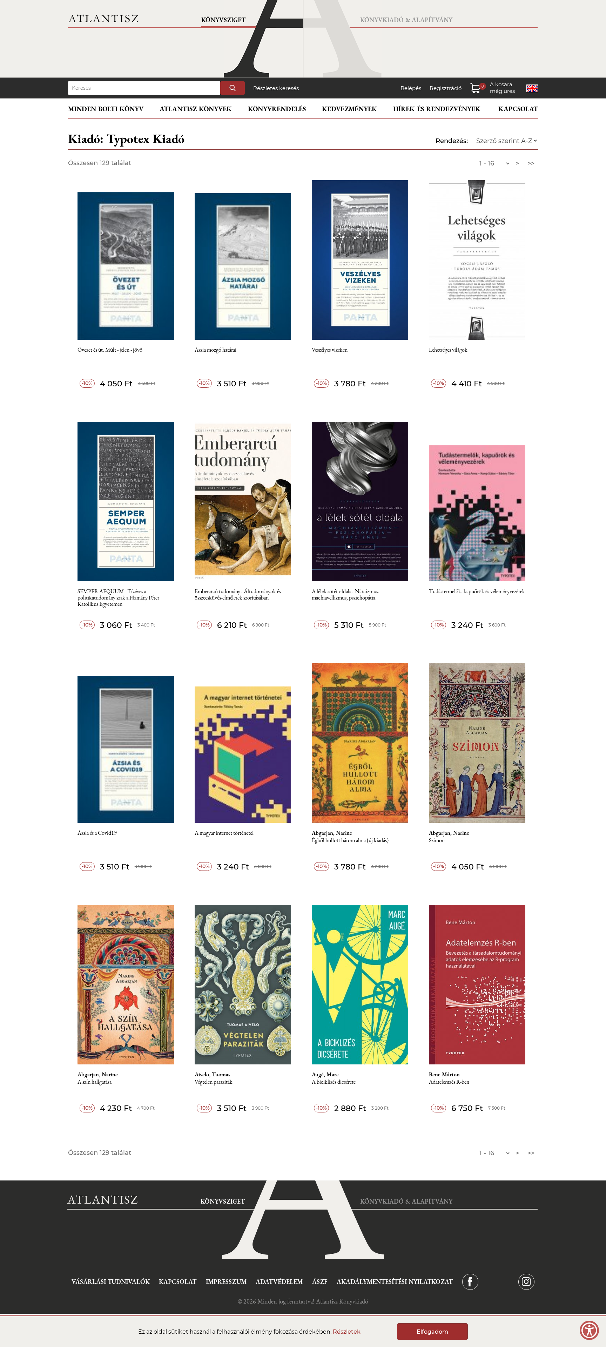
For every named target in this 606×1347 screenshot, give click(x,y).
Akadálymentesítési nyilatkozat (395, 1282)
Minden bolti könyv (105, 108)
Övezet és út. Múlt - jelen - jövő (110, 350)
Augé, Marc (325, 1074)
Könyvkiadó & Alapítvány (406, 20)
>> (530, 163)
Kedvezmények (349, 108)
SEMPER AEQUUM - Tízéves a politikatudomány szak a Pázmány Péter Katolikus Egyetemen (118, 598)
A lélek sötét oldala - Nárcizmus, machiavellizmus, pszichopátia (345, 594)
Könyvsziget (223, 20)
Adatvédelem (279, 1282)
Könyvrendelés (277, 108)
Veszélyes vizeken (330, 350)
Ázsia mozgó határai (215, 350)
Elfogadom (432, 1331)
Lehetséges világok (448, 350)
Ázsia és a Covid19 (97, 833)
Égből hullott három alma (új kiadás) (350, 840)
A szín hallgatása (95, 1082)
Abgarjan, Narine (332, 833)
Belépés (410, 88)
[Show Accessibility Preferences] (589, 1330)
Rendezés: (452, 141)
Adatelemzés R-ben (449, 1082)
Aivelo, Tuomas (212, 1074)
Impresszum (226, 1282)
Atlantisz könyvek (196, 108)
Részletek (347, 1331)
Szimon (437, 840)
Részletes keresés (276, 88)
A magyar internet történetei (224, 833)
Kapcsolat (518, 108)
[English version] (532, 88)
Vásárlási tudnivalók (111, 1282)
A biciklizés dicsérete (334, 1082)
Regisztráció (446, 88)
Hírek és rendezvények (436, 108)
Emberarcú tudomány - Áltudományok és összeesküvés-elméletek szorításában (238, 594)
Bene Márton (444, 1074)
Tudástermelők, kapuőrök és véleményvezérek (477, 591)
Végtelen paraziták (214, 1082)
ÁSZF (320, 1282)
